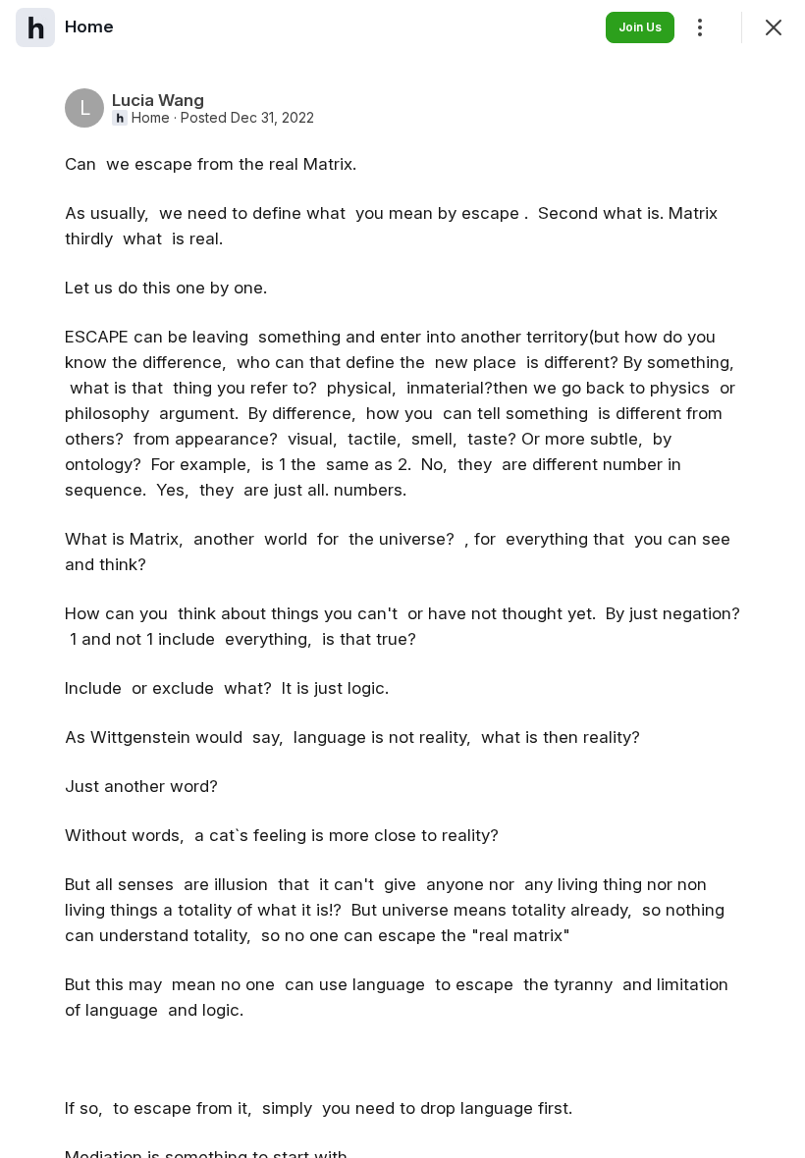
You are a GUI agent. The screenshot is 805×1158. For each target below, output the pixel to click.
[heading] (89, 26)
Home (151, 118)
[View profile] (35, 27)
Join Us (640, 27)
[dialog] (402, 579)
